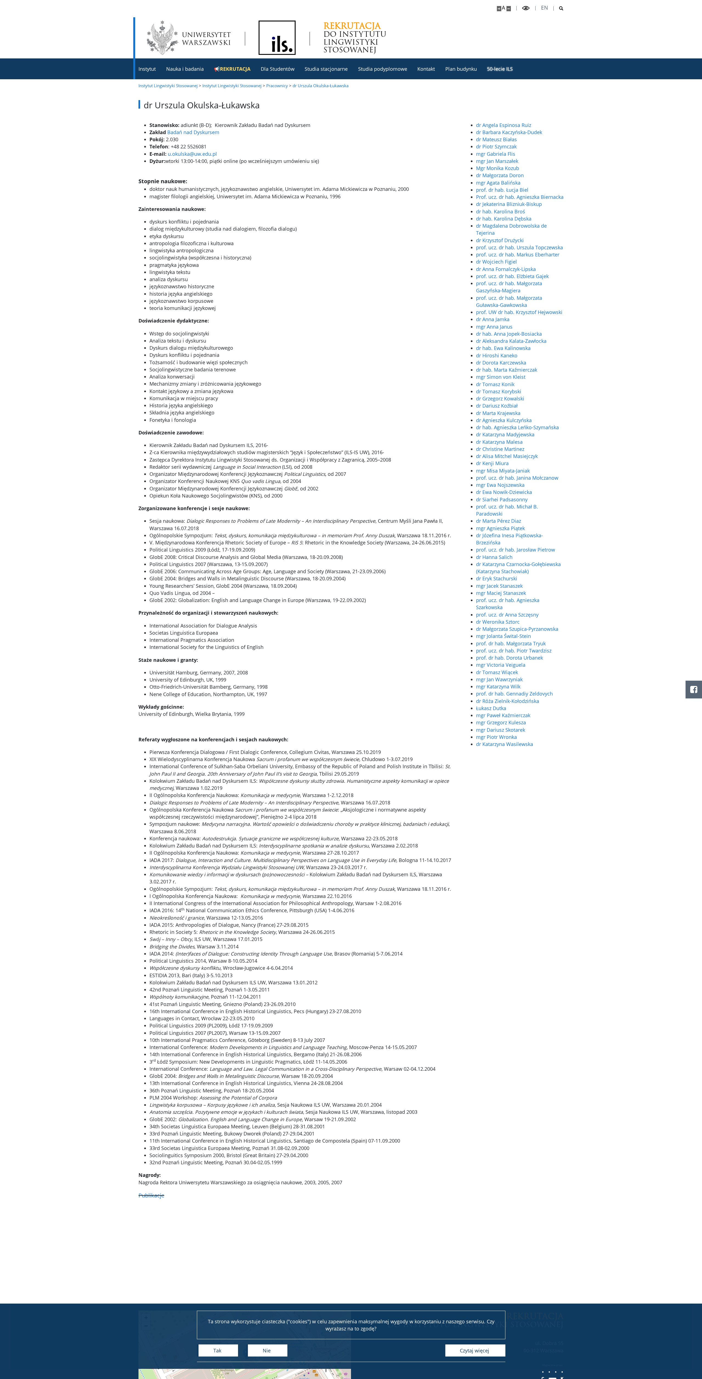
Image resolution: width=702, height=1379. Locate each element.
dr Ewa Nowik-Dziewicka (504, 492)
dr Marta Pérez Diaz (498, 521)
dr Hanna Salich (494, 557)
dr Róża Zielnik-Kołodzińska (507, 701)
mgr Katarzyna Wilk (498, 686)
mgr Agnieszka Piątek (500, 528)
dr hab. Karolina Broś (500, 211)
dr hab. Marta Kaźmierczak (506, 369)
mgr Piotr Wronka (496, 737)
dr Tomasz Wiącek (497, 672)
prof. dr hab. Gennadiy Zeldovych (514, 693)
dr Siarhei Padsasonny (502, 499)
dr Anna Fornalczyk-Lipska (506, 269)
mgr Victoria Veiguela (500, 665)
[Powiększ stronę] (499, 8)
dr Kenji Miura (492, 463)
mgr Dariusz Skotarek (500, 730)
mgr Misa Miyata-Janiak (503, 470)
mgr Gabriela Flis (495, 154)
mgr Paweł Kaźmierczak (503, 715)
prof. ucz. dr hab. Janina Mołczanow (517, 477)
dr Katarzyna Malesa (499, 442)
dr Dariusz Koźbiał (497, 405)
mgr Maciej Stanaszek (501, 593)
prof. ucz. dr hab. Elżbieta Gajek (512, 276)
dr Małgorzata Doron (500, 175)
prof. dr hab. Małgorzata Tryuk (511, 643)
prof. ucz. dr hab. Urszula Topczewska (519, 247)
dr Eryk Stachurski (496, 578)
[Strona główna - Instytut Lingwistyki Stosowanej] (277, 38)
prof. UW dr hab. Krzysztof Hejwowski (519, 312)
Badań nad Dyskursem (193, 132)
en (544, 7)
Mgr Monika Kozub (497, 168)
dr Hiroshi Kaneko (496, 355)
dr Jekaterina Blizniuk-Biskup (509, 204)
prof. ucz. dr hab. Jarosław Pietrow (515, 549)
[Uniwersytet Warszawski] (189, 38)
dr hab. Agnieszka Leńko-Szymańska (517, 427)
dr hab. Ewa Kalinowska (503, 348)
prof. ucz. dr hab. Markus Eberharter (517, 254)
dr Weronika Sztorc (498, 621)
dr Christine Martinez (500, 449)
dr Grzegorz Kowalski (500, 398)
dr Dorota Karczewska (501, 362)
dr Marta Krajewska (498, 413)
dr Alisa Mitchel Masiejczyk (507, 456)
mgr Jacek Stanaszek (499, 586)
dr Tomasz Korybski (498, 391)
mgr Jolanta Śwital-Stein (503, 636)
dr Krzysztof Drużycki (500, 240)
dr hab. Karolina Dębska (503, 218)
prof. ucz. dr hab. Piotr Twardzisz (513, 650)
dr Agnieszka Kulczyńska (504, 420)
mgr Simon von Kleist (500, 377)
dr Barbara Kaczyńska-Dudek (509, 132)
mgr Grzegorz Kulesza (501, 722)
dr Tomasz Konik (495, 384)
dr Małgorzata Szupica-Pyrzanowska (517, 629)
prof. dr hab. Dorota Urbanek (509, 657)
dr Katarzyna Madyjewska (505, 434)
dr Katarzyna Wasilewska (504, 744)
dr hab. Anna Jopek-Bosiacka (509, 333)
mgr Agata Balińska (498, 182)
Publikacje (151, 1195)
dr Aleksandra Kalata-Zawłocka (511, 341)
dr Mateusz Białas (496, 139)
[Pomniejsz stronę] (508, 8)
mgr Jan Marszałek (497, 161)
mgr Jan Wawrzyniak (499, 679)
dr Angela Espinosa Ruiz (503, 125)
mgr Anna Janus (494, 326)
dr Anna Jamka (492, 319)
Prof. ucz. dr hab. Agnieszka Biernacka (520, 197)
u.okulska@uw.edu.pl (192, 154)
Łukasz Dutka (491, 708)
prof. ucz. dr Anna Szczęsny (507, 614)
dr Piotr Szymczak (496, 146)
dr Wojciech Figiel (496, 261)
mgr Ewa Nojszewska (500, 485)
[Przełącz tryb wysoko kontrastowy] (526, 8)
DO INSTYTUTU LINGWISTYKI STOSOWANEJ (354, 37)
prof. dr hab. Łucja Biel (502, 189)
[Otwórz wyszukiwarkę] (558, 8)
